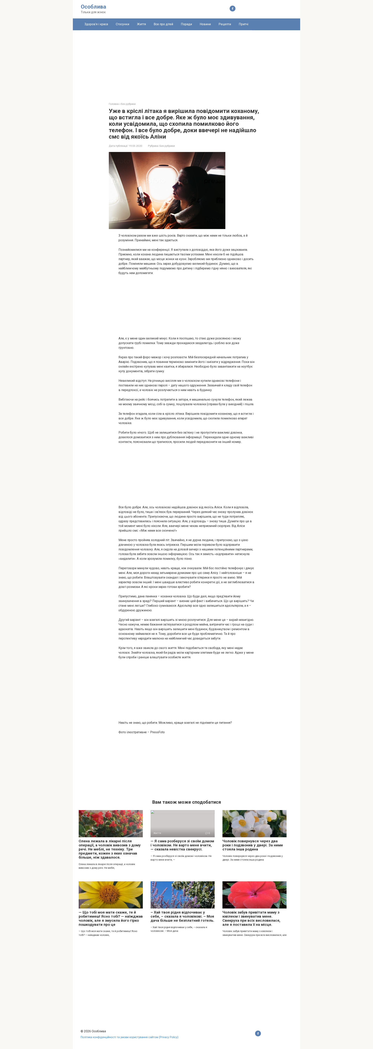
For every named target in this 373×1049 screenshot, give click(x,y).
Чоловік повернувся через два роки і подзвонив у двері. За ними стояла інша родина (252, 845)
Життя (141, 24)
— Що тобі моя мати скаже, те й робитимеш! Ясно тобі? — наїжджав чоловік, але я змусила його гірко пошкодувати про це (111, 918)
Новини (205, 24)
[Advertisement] (186, 63)
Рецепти (225, 24)
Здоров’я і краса (96, 24)
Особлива (93, 6)
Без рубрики (167, 145)
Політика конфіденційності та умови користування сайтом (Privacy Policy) (129, 1037)
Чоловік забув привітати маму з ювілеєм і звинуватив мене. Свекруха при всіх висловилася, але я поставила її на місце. (251, 918)
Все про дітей (163, 24)
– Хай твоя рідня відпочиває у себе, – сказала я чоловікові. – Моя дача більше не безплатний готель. (182, 916)
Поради (186, 24)
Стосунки (122, 24)
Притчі (243, 24)
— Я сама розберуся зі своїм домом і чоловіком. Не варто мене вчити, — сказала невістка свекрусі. (182, 845)
